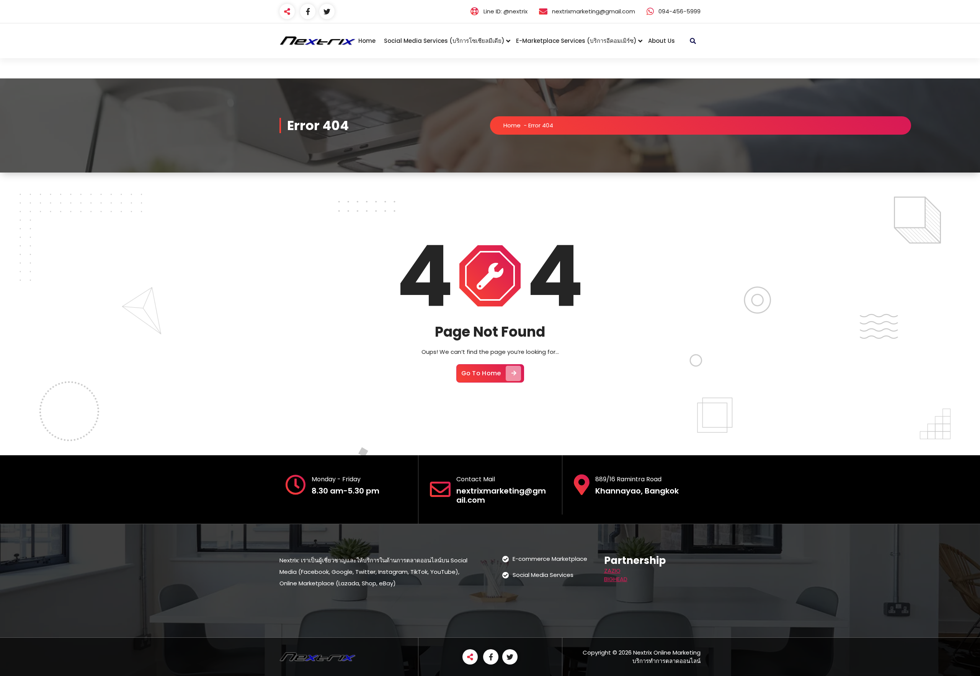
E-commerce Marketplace (550, 559)
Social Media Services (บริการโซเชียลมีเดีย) (444, 41)
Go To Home (481, 373)
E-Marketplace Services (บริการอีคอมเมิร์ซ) (576, 41)
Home (367, 41)
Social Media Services (543, 575)
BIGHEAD (615, 579)
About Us (661, 41)
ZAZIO (612, 571)
